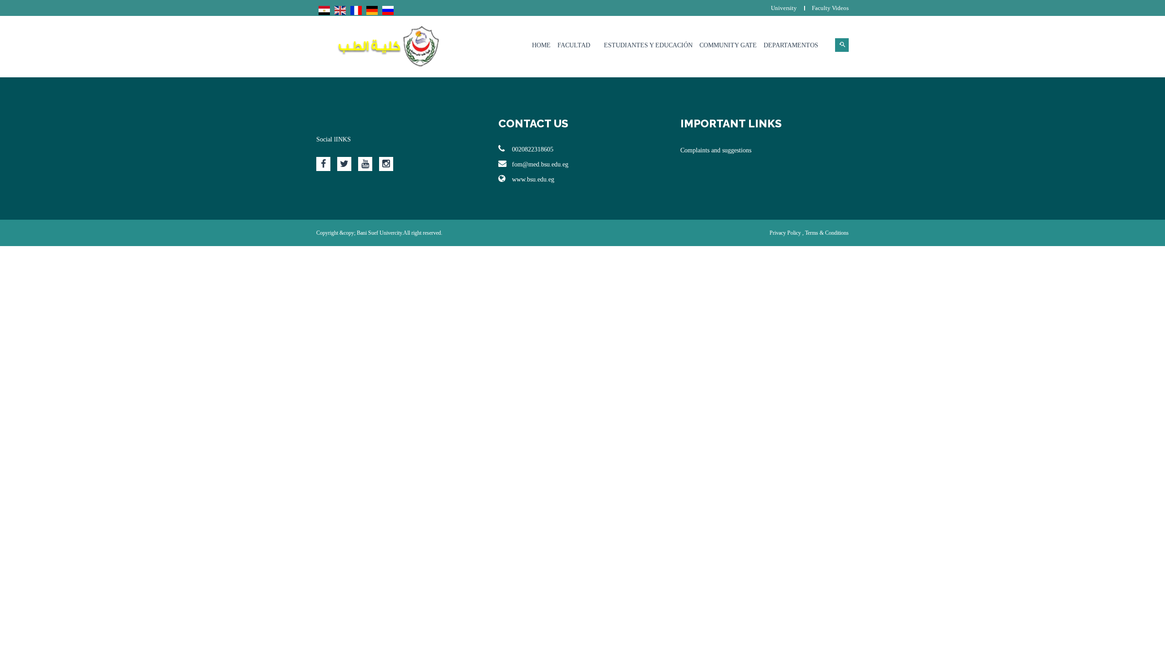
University (784, 8)
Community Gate (728, 45)
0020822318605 (532, 149)
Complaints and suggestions (715, 150)
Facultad (573, 45)
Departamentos (791, 45)
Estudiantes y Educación (648, 45)
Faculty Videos (830, 8)
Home (541, 45)
